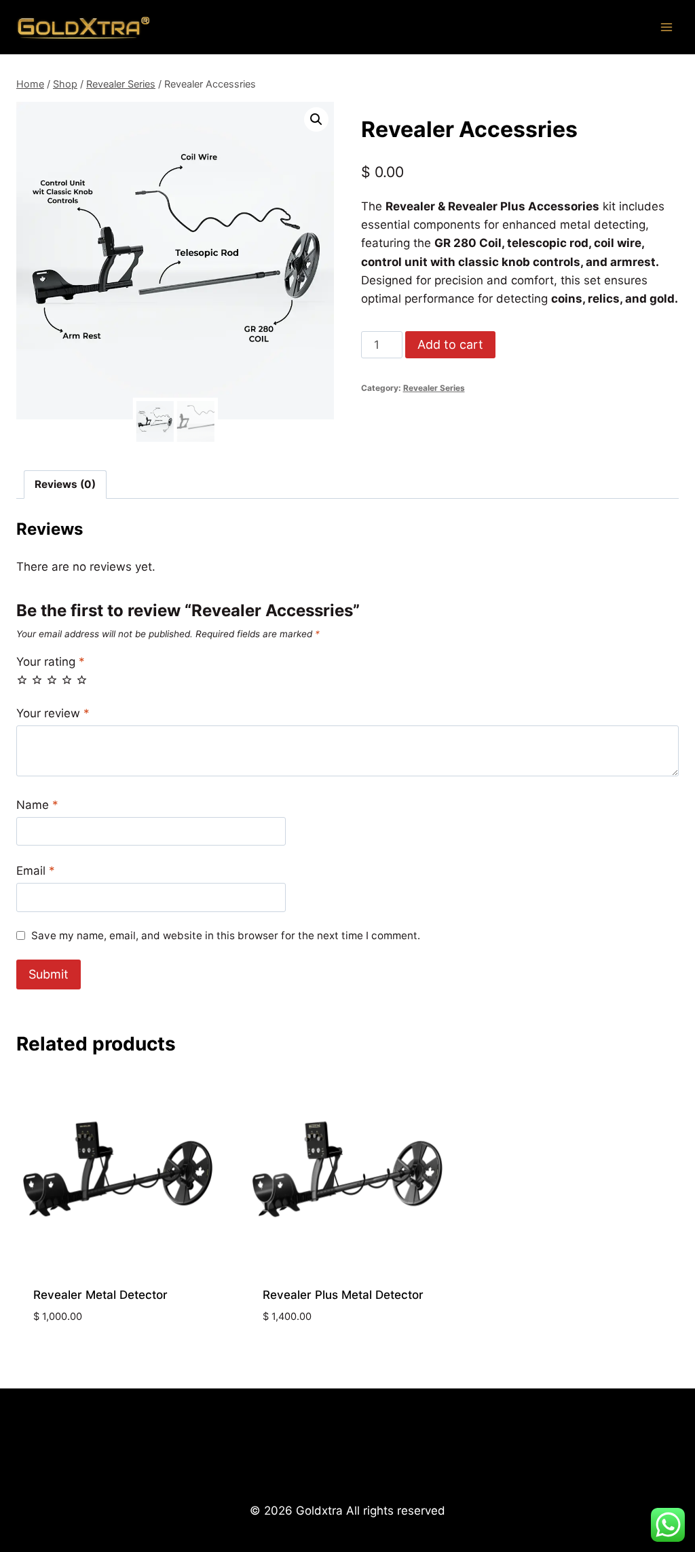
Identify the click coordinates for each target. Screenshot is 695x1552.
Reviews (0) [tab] (65, 484)
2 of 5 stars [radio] (37, 679)
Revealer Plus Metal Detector (343, 1295)
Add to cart (450, 344)
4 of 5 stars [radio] (67, 679)
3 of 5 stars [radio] (52, 679)
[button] (316, 119)
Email (35, 870)
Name (37, 805)
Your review (53, 713)
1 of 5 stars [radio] (22, 679)
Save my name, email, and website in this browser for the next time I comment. (225, 935)
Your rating (50, 661)
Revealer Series (434, 388)
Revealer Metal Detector (100, 1295)
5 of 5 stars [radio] (82, 679)
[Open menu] (666, 26)
